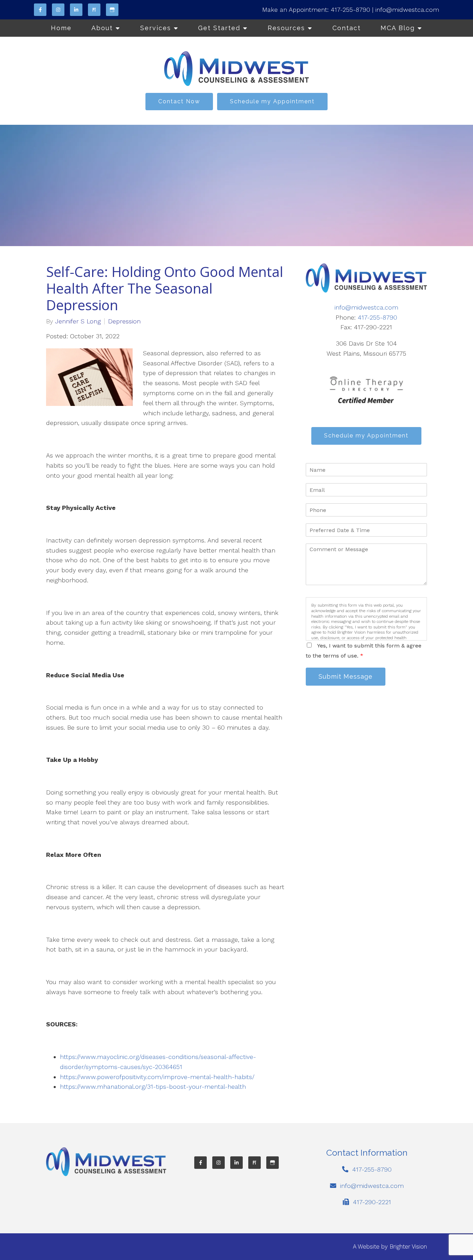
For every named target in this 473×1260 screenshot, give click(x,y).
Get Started (219, 28)
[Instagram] (58, 9)
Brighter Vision (408, 1246)
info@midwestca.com (407, 9)
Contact (346, 28)
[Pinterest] (94, 9)
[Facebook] (40, 9)
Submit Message (346, 676)
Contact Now (179, 101)
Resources (286, 28)
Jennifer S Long (78, 321)
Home (61, 28)
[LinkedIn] (76, 9)
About (102, 28)
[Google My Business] (112, 9)
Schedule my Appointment (272, 101)
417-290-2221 (372, 1202)
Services (155, 28)
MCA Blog (398, 28)
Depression (124, 321)
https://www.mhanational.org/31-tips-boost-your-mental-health (154, 1086)
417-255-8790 (350, 9)
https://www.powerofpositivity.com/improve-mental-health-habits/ (158, 1076)
